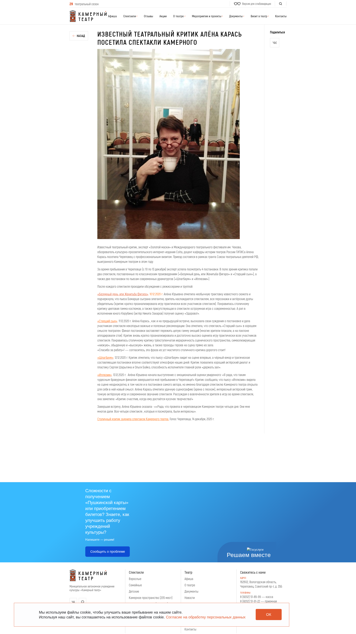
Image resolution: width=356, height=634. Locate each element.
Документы (191, 591)
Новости (189, 598)
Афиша (112, 16)
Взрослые (135, 579)
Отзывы (148, 16)
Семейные (135, 585)
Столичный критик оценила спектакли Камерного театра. (133, 419)
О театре (189, 585)
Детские (134, 591)
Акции (163, 16)
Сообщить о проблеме (107, 551)
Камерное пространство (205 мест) (150, 598)
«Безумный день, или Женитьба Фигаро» (122, 294)
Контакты (280, 16)
